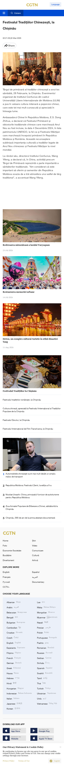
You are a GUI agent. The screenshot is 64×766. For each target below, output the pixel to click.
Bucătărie (7, 555)
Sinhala (43, 662)
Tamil (42, 678)
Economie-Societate (12, 550)
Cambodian (14, 627)
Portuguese (47, 637)
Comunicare (37, 550)
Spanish (44, 668)
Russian (44, 652)
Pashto (43, 642)
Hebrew (13, 678)
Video (34, 545)
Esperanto (16, 647)
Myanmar (47, 617)
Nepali (42, 622)
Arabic (13, 607)
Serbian (44, 657)
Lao (41, 602)
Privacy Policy (8, 761)
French (14, 657)
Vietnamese (47, 703)
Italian (13, 698)
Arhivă (35, 560)
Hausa (13, 673)
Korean (13, 708)
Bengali (12, 617)
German (14, 662)
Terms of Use (24, 761)
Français (6, 577)
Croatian (15, 632)
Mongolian (46, 612)
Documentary (38, 582)
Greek (14, 668)
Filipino (14, 652)
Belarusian (17, 612)
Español (35, 572)
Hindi (11, 683)
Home (5, 540)
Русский (6, 582)
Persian (44, 627)
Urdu (41, 698)
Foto (5, 545)
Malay (46, 607)
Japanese (14, 703)
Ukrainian (46, 693)
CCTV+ (6, 586)
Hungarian (15, 688)
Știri (34, 540)
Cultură (35, 555)
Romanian (45, 647)
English (6, 572)
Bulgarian (16, 622)
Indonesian (19, 693)
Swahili (44, 673)
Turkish (44, 688)
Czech (13, 637)
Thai (41, 683)
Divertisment (8, 560)
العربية (35, 577)
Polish (43, 632)
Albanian (14, 602)
